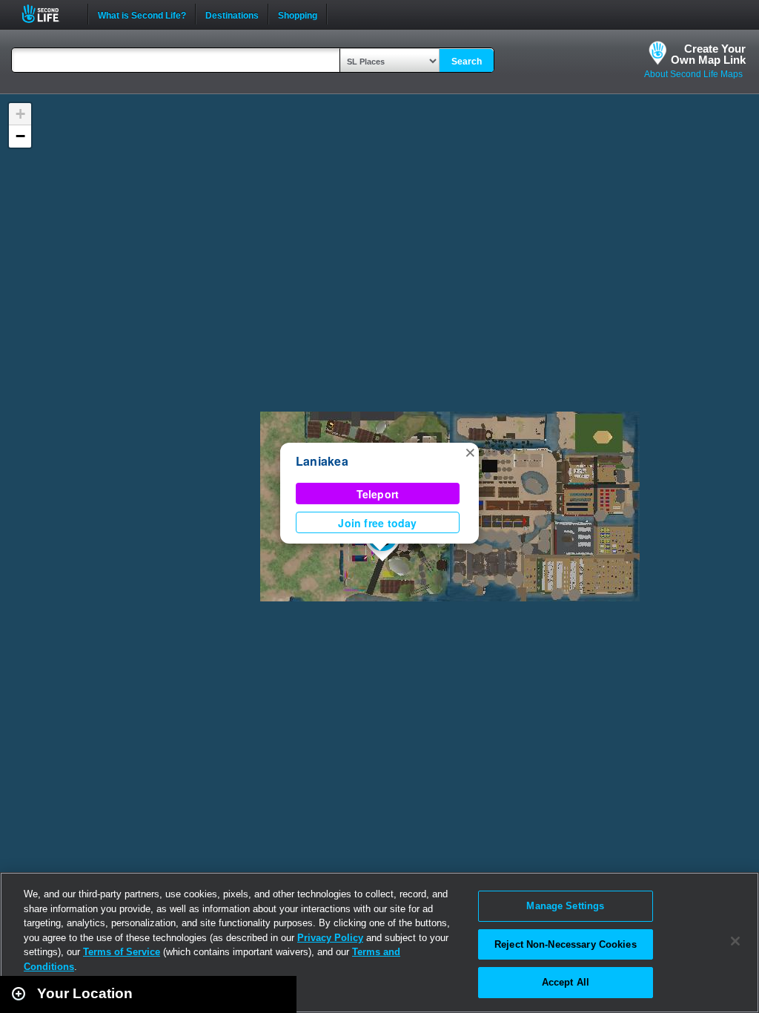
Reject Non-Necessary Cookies (565, 944)
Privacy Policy (330, 937)
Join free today (377, 522)
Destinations (232, 14)
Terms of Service (121, 951)
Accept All (565, 982)
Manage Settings (565, 905)
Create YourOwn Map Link (708, 54)
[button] (470, 452)
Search (466, 61)
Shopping (297, 14)
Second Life (48, 14)
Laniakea (322, 460)
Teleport (378, 493)
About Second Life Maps (693, 74)
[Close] (735, 941)
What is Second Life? (142, 14)
